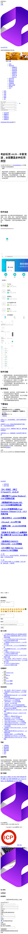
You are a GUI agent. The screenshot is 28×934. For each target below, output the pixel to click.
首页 (10, 64)
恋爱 (7, 779)
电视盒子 (14, 73)
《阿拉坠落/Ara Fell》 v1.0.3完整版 (13, 719)
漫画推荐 (11, 81)
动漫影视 (11, 83)
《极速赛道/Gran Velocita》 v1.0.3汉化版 (14, 735)
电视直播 (21, 777)
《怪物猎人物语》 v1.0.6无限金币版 (13, 734)
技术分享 (11, 78)
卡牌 (12, 776)
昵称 (2, 621)
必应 (5, 96)
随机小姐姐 (12, 85)
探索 (5, 781)
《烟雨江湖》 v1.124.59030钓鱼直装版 (14, 705)
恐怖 (17, 777)
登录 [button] (2, 3)
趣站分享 (11, 80)
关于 (10, 88)
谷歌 (5, 94)
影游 (15, 781)
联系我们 (8, 447)
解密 (2, 776)
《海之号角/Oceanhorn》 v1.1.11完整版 (14, 721)
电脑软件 (14, 67)
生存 (19, 779)
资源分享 (11, 65)
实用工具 (14, 75)
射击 (15, 777)
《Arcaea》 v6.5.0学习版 (11, 522)
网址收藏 (6, 747)
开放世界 (23, 779)
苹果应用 (14, 70)
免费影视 (6, 117)
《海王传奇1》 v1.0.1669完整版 (13, 518)
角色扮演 (10, 781)
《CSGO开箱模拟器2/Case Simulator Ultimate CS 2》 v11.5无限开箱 (14, 511)
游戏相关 (14, 72)
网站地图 (6, 750)
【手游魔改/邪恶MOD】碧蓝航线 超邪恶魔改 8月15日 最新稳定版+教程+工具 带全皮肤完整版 (15, 635)
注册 (2, 4)
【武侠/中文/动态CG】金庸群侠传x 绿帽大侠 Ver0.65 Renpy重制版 (14, 534)
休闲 (10, 779)
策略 (20, 781)
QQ (1, 624)
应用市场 (6, 484)
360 (5, 99)
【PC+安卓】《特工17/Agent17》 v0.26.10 (15, 658)
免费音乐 (6, 119)
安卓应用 (14, 69)
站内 (5, 91)
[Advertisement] (14, 137)
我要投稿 (6, 748)
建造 (17, 781)
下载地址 (4, 416)
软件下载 (6, 485)
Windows (14, 77)
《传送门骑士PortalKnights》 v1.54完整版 (15, 722)
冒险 (4, 779)
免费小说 (5, 776)
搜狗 (5, 97)
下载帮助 (6, 745)
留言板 (11, 86)
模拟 (9, 777)
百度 (5, 92)
